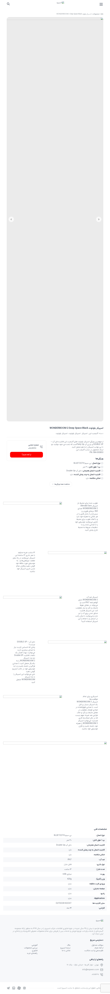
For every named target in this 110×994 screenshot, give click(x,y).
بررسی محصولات (30, 948)
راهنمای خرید (32, 953)
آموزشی (34, 945)
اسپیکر (84, 433)
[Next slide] (11, 219)
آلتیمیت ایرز (93, 433)
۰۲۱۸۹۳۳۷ (32, 448)
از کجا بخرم (99, 948)
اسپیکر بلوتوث (74, 433)
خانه (102, 14)
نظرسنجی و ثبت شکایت (93, 950)
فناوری (34, 950)
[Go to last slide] (98, 219)
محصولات (95, 14)
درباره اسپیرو (65, 948)
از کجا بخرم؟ (26, 454)
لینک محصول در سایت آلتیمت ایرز (89, 449)
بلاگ (68, 945)
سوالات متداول (97, 945)
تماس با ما (66, 950)
